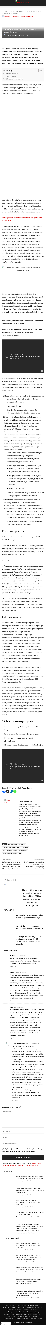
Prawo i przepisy (9, 1312)
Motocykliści (36, 1314)
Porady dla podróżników (30, 1309)
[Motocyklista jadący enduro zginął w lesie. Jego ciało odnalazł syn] (8, 918)
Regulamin (33, 1318)
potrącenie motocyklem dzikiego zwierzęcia (15, 850)
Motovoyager (20, 1181)
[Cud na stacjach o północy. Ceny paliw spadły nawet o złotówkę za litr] (8, 1282)
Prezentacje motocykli (18, 1307)
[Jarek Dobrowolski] (6, 35)
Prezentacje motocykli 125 (34, 1307)
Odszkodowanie (10, 76)
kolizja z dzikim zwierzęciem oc (16, 844)
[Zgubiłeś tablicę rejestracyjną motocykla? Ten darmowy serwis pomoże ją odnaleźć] (8, 1179)
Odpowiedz (13, 966)
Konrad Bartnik (20, 1233)
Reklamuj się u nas (9, 1318)
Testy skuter (6, 1307)
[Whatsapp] (14, 791)
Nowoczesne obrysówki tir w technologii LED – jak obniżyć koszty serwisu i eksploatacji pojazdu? (29, 1293)
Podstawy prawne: (11, 74)
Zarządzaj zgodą (6, 1324)
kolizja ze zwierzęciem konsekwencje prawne (15, 847)
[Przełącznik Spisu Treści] (39, 70)
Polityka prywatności (22, 1318)
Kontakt (40, 1318)
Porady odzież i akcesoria (14, 1309)
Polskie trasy (10, 1305)
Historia (6, 1314)
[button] (3, 3)
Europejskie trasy (21, 1305)
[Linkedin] (11, 791)
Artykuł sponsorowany (22, 1216)
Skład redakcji (33, 1316)
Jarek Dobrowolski (13, 35)
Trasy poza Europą (33, 1305)
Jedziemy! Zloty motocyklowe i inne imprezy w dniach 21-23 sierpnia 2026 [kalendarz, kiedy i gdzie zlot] (28, 1257)
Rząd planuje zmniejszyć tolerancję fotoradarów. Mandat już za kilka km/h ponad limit (28, 1202)
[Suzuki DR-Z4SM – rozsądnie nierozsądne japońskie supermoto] (8, 929)
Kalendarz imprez (22, 1316)
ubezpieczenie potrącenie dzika (12, 853)
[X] (7, 791)
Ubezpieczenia (20, 1312)
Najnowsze (5, 11)
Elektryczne (11, 1316)
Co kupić (37, 1312)
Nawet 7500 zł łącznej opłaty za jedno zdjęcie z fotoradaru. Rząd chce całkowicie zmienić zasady (30, 1190)
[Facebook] (4, 791)
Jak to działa (29, 1312)
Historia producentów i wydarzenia (21, 1314)
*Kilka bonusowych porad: (14, 79)
